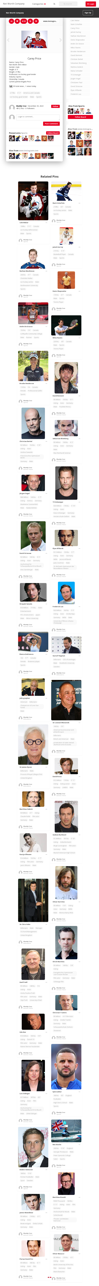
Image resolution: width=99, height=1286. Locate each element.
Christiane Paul (76, 82)
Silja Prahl (24, 1000)
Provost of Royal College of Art (31, 774)
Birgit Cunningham (60, 846)
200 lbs (23, 275)
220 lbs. (56, 342)
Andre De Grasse (77, 44)
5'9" (29, 330)
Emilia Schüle (37, 1224)
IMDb (55, 559)
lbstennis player (34, 661)
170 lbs (56, 295)
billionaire (57, 660)
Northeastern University (29, 285)
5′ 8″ (39, 445)
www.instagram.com (51, 21)
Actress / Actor (61, 415)
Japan (38, 615)
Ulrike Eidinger (31, 1114)
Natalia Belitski (31, 508)
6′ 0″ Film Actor (68, 1016)
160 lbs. (70, 1201)
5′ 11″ (73, 780)
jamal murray (76, 32)
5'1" (71, 400)
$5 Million (57, 400)
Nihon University (32, 618)
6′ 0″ (38, 557)
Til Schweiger (76, 75)
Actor (62, 403)
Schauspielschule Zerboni (63, 1027)
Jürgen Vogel (75, 78)
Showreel (57, 1031)
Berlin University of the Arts (63, 1265)
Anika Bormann (65, 842)
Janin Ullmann (25, 865)
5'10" (63, 1148)
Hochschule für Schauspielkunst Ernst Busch (31, 565)
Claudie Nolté (25, 816)
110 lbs (23, 387)
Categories (38, 3)
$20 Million (57, 506)
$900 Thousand (59, 1201)
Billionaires (60, 675)
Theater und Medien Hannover (61, 1220)
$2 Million (24, 445)
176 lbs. (66, 506)
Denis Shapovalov (78, 40)
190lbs (23, 226)
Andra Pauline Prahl (28, 993)
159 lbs (65, 400)
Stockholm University (66, 663)
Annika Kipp (70, 614)
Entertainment (26, 611)
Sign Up (88, 13)
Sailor (56, 1159)
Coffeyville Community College (31, 334)
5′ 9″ (72, 610)
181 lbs (66, 839)
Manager (39, 928)
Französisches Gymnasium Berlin (30, 457)
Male (32, 97)
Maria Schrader (76, 71)
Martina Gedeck (77, 67)
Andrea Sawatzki (26, 452)
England (68, 1095)
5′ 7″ (39, 497)
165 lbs (32, 557)
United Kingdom (26, 778)
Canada (36, 226)
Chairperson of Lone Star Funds (30, 706)
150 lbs (23, 330)
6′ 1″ (38, 1263)
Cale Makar (75, 20)
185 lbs (32, 1263)
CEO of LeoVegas (69, 660)
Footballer (57, 1099)
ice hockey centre (60, 210)
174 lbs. (32, 1216)
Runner (29, 337)
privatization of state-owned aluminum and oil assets (64, 744)
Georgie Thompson (61, 1152)
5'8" (72, 965)
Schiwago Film (59, 982)
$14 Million (24, 858)
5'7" (72, 552)
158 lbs (65, 442)
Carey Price (75, 28)
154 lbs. (32, 445)
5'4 (29, 387)
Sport (23, 1181)
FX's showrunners (27, 615)
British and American (61, 739)
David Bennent (76, 55)
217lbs (12, 93)
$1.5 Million (58, 552)
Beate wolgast (26, 1224)
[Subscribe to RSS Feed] (54, 4)
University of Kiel (36, 1000)
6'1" (29, 275)
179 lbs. (65, 1257)
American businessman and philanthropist (64, 731)
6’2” (62, 207)
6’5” (62, 342)
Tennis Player (58, 302)
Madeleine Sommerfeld (29, 504)
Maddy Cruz (27, 240)
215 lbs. (56, 251)
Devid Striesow (76, 86)
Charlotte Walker (26, 278)
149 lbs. (33, 497)
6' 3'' (19, 93)
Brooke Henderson (78, 51)
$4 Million (24, 813)
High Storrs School (60, 1103)
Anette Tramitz (65, 1020)
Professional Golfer (35, 391)
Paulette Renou (65, 407)
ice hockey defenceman (29, 230)
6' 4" (62, 251)
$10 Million (24, 608)
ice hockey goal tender (19, 97)
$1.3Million (57, 839)
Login (91, 4)
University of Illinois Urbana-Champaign (64, 622)
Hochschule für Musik (61, 1212)
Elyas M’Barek (76, 90)
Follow (55, 106)
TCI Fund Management (29, 932)
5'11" (29, 226)
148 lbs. (32, 986)
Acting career (65, 784)
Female (23, 391)
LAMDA (64, 787)
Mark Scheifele (76, 24)
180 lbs (56, 1095)
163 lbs (66, 610)
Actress (30, 501)
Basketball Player (60, 254)
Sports (38, 97)
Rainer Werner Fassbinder (30, 1047)
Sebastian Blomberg (78, 63)
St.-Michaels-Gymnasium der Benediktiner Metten (64, 567)
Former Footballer (27, 1177)
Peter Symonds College (62, 1155)
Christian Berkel (77, 59)
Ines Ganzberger (27, 570)
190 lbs (56, 726)
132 (22, 658)
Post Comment (51, 123)
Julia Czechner (59, 563)
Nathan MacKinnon (78, 36)
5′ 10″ (73, 506)
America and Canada (31, 93)
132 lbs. (33, 858)
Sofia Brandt (58, 1215)
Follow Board (52, 133)
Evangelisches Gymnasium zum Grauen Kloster (63, 974)
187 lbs (33, 1097)
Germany (69, 403)
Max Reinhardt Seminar (62, 453)
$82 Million (24, 497)
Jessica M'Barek (65, 559)
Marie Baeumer (59, 1272)
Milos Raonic (76, 47)
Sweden (57, 667)
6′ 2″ (71, 442)
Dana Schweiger (59, 513)
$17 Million (24, 1097)
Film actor (35, 816)
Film (34, 1101)
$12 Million (57, 780)
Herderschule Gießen (61, 516)
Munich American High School (64, 853)
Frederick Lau (76, 94)
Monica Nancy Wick (66, 913)
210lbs (56, 207)
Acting (56, 403)
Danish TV (30, 1039)
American (24, 702)
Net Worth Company (14, 3)
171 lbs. (33, 608)
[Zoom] (30, 21)
